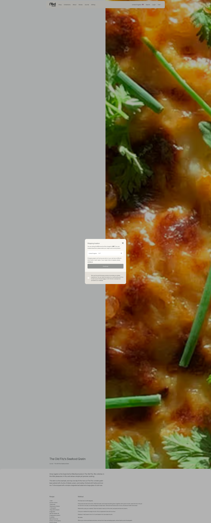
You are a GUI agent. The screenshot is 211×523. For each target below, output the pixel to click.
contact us (90, 262)
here (104, 279)
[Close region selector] (123, 243)
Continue (105, 266)
